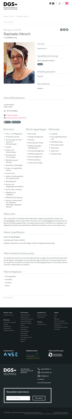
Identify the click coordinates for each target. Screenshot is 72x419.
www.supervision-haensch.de (16, 118)
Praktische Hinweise (9, 330)
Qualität (6, 324)
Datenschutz (57, 412)
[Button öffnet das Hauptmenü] (67, 3)
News (55, 315)
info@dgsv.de (45, 376)
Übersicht (9, 22)
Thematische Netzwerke (27, 319)
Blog (55, 317)
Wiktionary (57, 319)
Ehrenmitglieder (25, 331)
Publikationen (57, 325)
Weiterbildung (41, 317)
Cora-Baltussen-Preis (26, 337)
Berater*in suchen (8, 315)
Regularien (23, 339)
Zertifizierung (7, 326)
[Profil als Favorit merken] (61, 29)
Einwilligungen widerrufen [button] (62, 414)
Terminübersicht (41, 324)
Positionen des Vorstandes (61, 323)
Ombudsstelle (7, 328)
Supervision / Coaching (10, 322)
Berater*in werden (42, 315)
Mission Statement (25, 315)
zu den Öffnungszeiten (44, 383)
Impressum (65, 412)
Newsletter (57, 329)
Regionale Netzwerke (26, 321)
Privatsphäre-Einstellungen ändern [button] (31, 414)
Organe (22, 325)
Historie (23, 341)
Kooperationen (24, 335)
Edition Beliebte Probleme (61, 327)
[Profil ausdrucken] (64, 29)
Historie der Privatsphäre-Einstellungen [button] (48, 414)
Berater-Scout (9, 16)
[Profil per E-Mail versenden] (67, 29)
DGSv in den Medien (59, 321)
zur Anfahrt (40, 379)
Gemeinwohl (24, 333)
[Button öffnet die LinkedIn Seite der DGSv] (49, 3)
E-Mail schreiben (12, 115)
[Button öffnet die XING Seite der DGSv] (54, 3)
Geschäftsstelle (25, 327)
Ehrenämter (24, 329)
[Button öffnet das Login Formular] (59, 3)
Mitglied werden (25, 317)
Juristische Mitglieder (26, 323)
